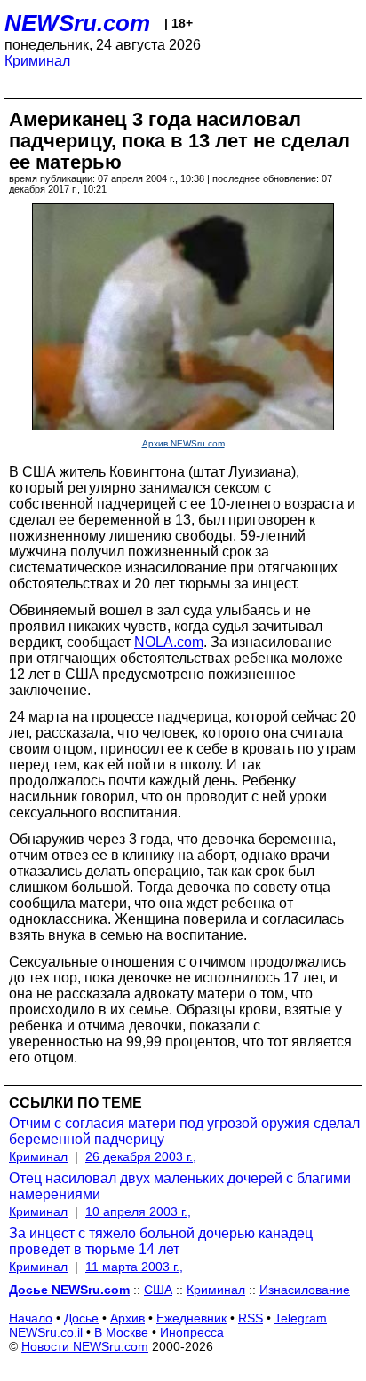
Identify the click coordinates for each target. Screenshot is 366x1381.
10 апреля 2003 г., (138, 1211)
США (158, 1289)
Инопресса (192, 1332)
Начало (30, 1318)
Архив (127, 1318)
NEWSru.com (77, 23)
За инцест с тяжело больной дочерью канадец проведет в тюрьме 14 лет (161, 1241)
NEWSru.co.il (46, 1332)
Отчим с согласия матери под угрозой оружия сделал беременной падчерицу (184, 1131)
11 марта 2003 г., (134, 1266)
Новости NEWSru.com (84, 1346)
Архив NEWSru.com (183, 443)
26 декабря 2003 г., (140, 1156)
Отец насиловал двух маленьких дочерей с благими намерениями (180, 1186)
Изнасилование (304, 1289)
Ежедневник (191, 1318)
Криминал (37, 60)
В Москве (121, 1332)
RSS (250, 1318)
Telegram (300, 1318)
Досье (81, 1318)
